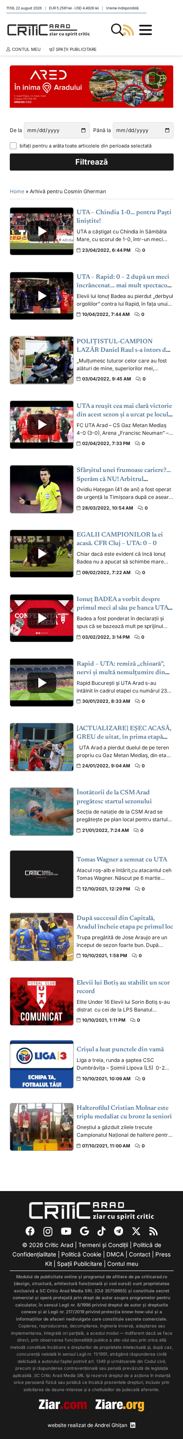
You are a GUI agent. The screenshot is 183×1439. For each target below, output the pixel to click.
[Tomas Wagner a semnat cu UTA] (41, 874)
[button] (117, 30)
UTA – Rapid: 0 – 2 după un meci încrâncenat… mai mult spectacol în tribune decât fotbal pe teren (123, 286)
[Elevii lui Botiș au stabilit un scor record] (41, 1001)
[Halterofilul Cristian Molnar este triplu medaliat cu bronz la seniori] (41, 1127)
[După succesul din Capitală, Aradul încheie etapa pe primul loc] (41, 937)
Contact (139, 1254)
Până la (102, 130)
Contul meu (122, 1263)
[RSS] (153, 1231)
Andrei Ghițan (110, 1425)
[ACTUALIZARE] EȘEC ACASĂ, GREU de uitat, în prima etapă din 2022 (124, 737)
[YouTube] (66, 1231)
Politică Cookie (81, 1254)
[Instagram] (47, 1232)
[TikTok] (101, 1231)
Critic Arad (59, 1244)
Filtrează (91, 161)
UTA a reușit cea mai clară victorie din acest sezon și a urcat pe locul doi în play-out (124, 415)
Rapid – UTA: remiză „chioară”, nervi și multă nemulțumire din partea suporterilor (121, 673)
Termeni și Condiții (103, 1244)
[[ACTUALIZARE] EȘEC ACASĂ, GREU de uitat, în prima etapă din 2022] (41, 747)
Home (17, 191)
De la (16, 130)
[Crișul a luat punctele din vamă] (41, 1064)
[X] (136, 1231)
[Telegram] (118, 1231)
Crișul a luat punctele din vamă (120, 1050)
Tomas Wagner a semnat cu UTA (122, 860)
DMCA (115, 1254)
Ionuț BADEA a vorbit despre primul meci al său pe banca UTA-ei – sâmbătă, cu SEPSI (123, 608)
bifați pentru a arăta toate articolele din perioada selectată (86, 146)
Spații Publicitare (79, 1263)
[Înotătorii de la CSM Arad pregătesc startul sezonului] (41, 811)
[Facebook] (30, 1231)
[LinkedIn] (132, 1425)
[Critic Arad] (48, 30)
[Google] (84, 1231)
